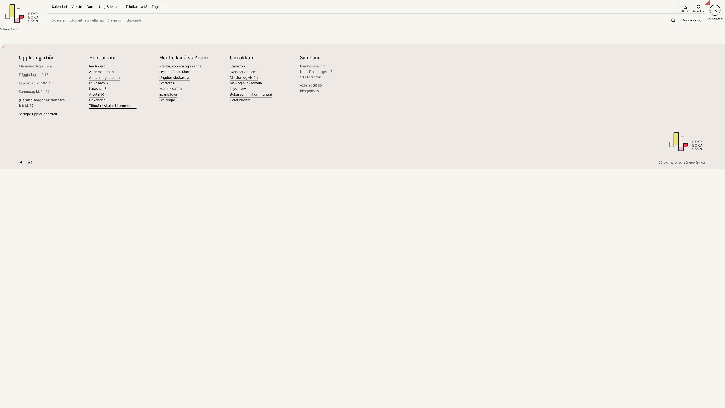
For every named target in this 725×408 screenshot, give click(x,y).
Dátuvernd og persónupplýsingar (682, 162)
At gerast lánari (101, 72)
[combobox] (363, 20)
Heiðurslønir (240, 100)
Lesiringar (167, 100)
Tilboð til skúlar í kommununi (113, 105)
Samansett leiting (692, 20)
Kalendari (59, 6)
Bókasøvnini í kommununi (251, 94)
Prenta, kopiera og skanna (180, 66)
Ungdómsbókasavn (174, 77)
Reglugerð (97, 66)
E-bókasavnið (136, 6)
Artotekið (96, 94)
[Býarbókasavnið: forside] (23, 13)
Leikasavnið (98, 83)
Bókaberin (97, 100)
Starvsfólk (238, 66)
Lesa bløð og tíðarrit (175, 72)
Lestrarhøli (168, 83)
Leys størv (238, 88)
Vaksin (77, 6)
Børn (90, 6)
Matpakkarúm (170, 88)
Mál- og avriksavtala (246, 83)
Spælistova (168, 94)
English (158, 6)
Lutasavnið (97, 88)
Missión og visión (244, 77)
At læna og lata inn (104, 77)
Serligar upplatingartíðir (38, 114)
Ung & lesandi (110, 6)
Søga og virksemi (243, 72)
